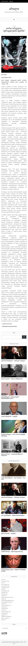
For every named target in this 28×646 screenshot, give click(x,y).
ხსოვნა (2, 619)
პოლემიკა (3, 606)
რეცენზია (14, 26)
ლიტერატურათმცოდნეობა (6, 600)
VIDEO (2, 582)
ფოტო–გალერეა (4, 618)
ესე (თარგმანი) (4, 590)
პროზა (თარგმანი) (5, 611)
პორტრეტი (3, 608)
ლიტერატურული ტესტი (6, 602)
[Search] (24, 337)
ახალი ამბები (4, 584)
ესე (2, 589)
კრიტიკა (3, 595)
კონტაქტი (11, 1)
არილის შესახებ (4, 1)
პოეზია (2, 603)
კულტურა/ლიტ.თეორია (6, 597)
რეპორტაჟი (3, 613)
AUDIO (2, 579)
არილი (14, 8)
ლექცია (2, 598)
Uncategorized (4, 581)
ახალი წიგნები (4, 586)
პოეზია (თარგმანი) (5, 605)
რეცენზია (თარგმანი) (5, 616)
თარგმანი (3, 592)
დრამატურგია (4, 587)
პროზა (2, 610)
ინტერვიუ (3, 594)
